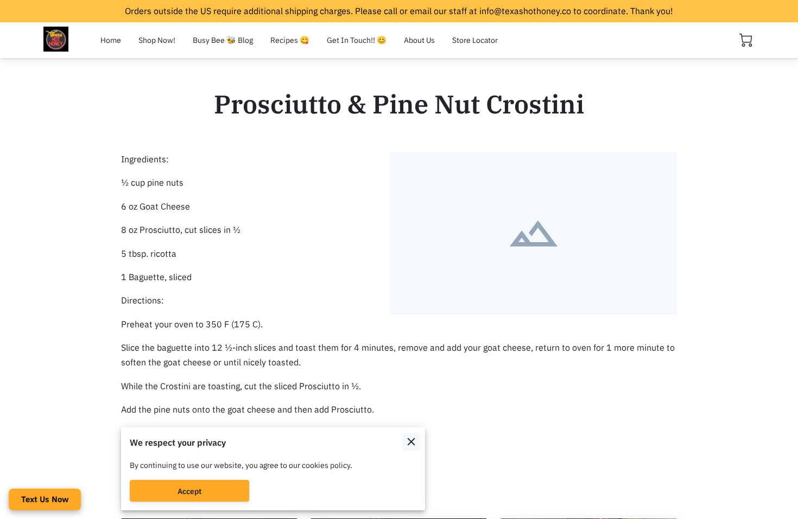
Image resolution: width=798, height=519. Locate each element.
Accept (189, 491)
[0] (745, 40)
